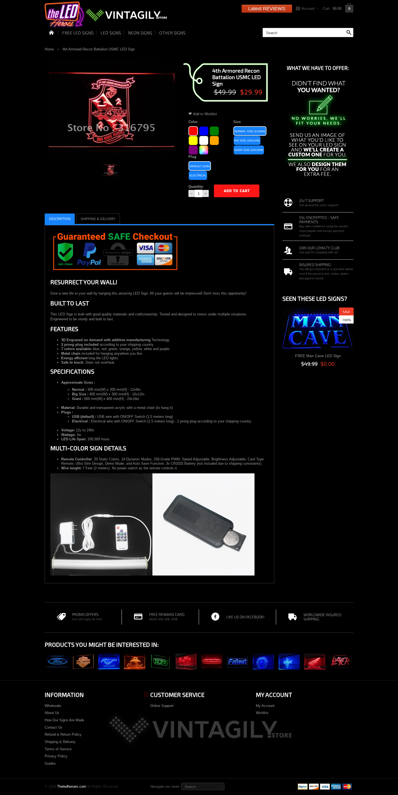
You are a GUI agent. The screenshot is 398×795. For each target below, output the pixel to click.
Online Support (162, 706)
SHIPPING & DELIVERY (98, 219)
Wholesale (53, 706)
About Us (52, 713)
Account (308, 9)
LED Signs (111, 32)
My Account (265, 706)
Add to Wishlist (205, 114)
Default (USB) (200, 166)
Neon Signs (140, 32)
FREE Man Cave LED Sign (318, 356)
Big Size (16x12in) (247, 140)
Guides (50, 763)
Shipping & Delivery (60, 742)
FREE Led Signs (78, 32)
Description (59, 219)
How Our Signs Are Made (64, 720)
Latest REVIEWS (266, 8)
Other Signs (172, 32)
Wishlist (262, 713)
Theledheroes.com (71, 786)
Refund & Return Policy (63, 734)
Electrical (198, 175)
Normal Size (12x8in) (249, 131)
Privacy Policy (56, 756)
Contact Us (53, 727)
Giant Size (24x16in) (248, 149)
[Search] (348, 32)
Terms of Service (58, 749)
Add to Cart (237, 191)
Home (49, 49)
